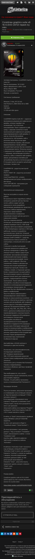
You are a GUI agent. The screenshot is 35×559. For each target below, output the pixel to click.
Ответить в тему (18, 37)
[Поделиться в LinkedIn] (17, 533)
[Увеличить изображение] (14, 63)
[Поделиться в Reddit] (14, 533)
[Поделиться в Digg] (8, 533)
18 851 (18, 43)
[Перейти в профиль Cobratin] (4, 44)
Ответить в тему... (11, 515)
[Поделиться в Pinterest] (20, 533)
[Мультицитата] (5, 490)
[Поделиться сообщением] (31, 45)
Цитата (10, 490)
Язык (14, 542)
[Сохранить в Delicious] (11, 533)
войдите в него (11, 506)
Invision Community (21, 554)
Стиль (20, 542)
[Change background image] (29, 2)
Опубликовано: (16, 45)
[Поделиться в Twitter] (2, 533)
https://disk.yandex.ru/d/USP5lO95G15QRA (18, 485)
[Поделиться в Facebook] (5, 533)
